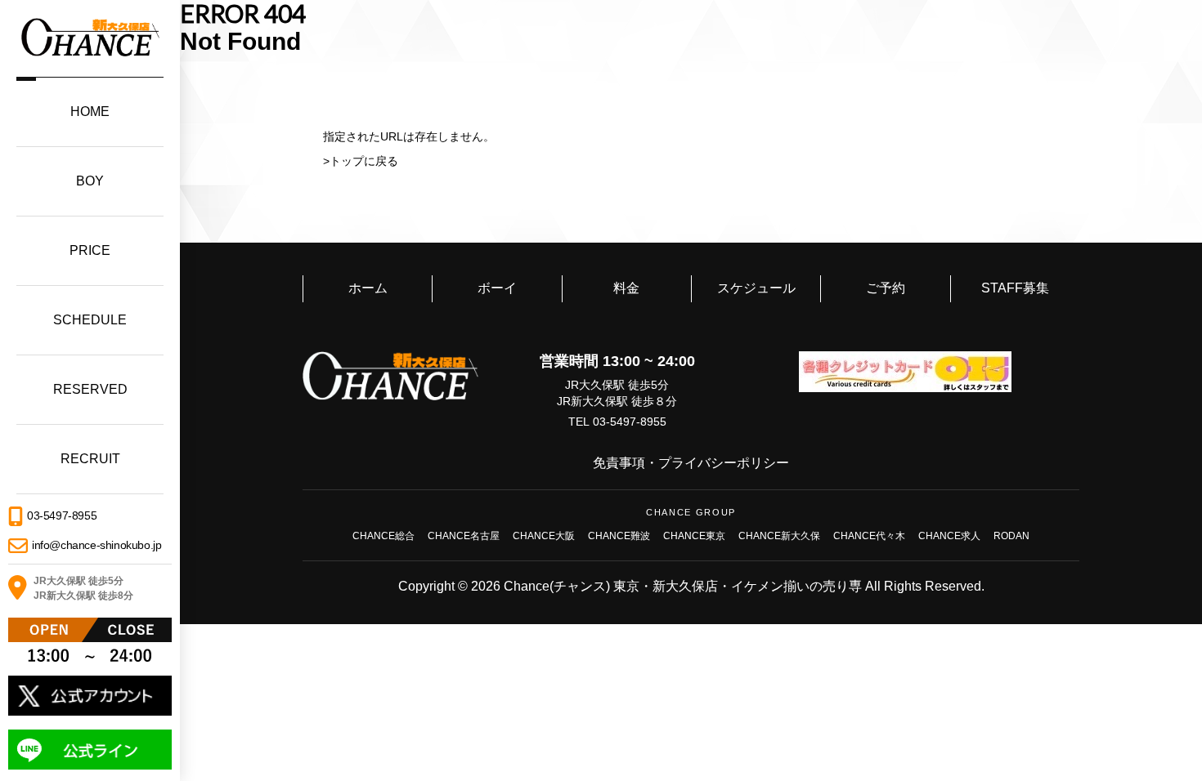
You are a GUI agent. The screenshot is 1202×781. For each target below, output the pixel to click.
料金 (626, 288)
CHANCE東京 (694, 536)
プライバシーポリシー (723, 463)
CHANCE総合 (383, 536)
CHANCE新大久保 (779, 536)
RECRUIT (90, 459)
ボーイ (497, 288)
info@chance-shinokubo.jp (96, 544)
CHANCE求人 (949, 536)
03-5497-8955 (61, 514)
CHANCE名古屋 (464, 536)
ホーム (368, 288)
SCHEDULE (90, 320)
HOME (90, 111)
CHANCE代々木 (869, 536)
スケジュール (756, 288)
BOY (90, 181)
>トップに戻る (360, 160)
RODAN (1011, 536)
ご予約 (885, 288)
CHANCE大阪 (544, 536)
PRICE (90, 250)
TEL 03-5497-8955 (617, 421)
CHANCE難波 (619, 536)
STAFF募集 (1015, 288)
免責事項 (619, 463)
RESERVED (90, 389)
